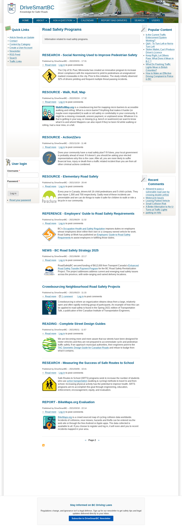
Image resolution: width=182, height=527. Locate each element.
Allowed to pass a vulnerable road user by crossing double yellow (157, 192)
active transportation (77, 381)
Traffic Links (16, 61)
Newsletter (15, 51)
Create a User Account (21, 48)
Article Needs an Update (22, 37)
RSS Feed (15, 54)
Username (12, 171)
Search (13, 58)
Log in (62, 65)
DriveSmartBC (37, 7)
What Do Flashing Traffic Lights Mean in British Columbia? (158, 67)
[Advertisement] (23, 112)
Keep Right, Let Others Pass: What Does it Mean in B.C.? (160, 58)
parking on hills (153, 212)
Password (12, 181)
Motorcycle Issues (155, 198)
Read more (50, 65)
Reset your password (20, 200)
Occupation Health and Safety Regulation (84, 228)
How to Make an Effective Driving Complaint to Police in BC (159, 76)
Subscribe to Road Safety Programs (43, 445)
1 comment (67, 296)
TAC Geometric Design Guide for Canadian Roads (83, 347)
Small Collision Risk (156, 203)
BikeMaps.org (65, 417)
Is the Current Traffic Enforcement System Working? (156, 38)
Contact (13, 41)
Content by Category (20, 44)
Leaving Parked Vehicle (158, 200)
